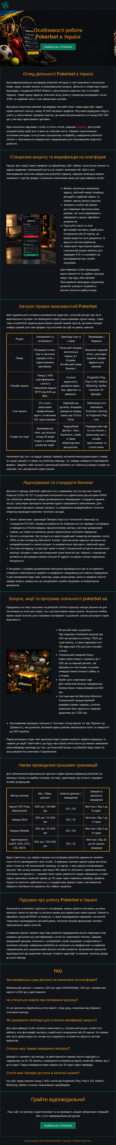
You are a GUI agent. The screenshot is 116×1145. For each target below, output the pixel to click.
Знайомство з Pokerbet (58, 1125)
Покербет (81, 126)
